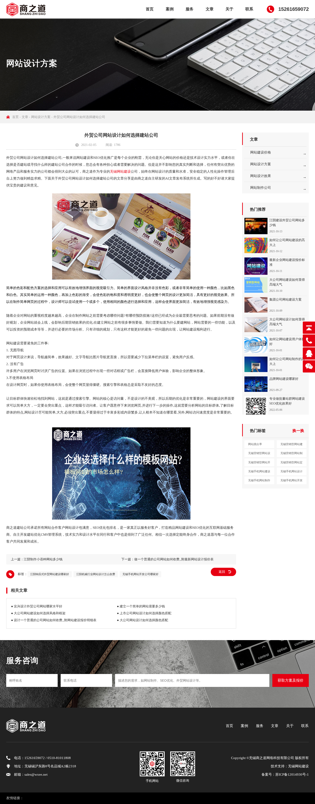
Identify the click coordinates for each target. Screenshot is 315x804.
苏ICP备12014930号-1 (292, 774)
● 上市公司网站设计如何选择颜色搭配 (144, 613)
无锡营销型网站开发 (259, 463)
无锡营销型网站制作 (291, 454)
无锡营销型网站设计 (259, 454)
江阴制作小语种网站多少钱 (43, 559)
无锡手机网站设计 (291, 471)
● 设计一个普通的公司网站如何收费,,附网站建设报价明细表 (53, 620)
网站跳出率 (255, 444)
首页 (150, 9)
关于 (229, 9)
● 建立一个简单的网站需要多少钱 (141, 606)
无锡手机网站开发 (291, 480)
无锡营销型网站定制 (291, 463)
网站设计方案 (41, 117)
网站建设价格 (260, 152)
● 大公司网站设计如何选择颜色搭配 (142, 620)
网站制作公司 (260, 187)
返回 (222, 571)
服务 (189, 9)
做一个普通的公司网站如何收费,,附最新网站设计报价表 (174, 559)
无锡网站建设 (120, 171)
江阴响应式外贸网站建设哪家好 (49, 574)
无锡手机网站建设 (259, 471)
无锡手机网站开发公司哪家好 (140, 574)
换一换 (298, 431)
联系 (249, 9)
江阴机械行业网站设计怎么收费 (95, 574)
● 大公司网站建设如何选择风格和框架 (38, 613)
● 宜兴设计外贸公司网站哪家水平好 (36, 606)
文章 (210, 9)
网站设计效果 (260, 176)
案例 (170, 9)
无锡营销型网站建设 (291, 445)
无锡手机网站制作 (259, 480)
